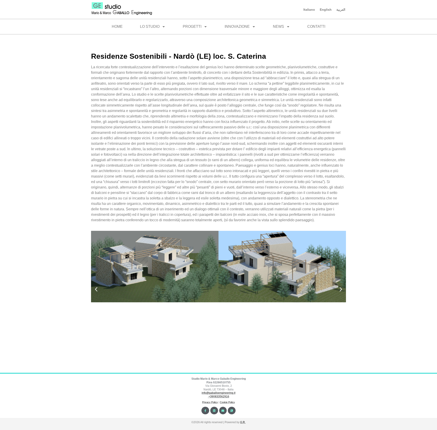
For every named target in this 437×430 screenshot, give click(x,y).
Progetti (192, 26)
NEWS (278, 26)
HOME (117, 26)
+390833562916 (218, 396)
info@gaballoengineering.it (218, 392)
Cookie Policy (227, 402)
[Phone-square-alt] (232, 411)
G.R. (243, 422)
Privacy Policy (210, 402)
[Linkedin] (214, 411)
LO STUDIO (150, 26)
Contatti (316, 26)
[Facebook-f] (205, 411)
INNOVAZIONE (237, 26)
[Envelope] (223, 411)
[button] (96, 289)
